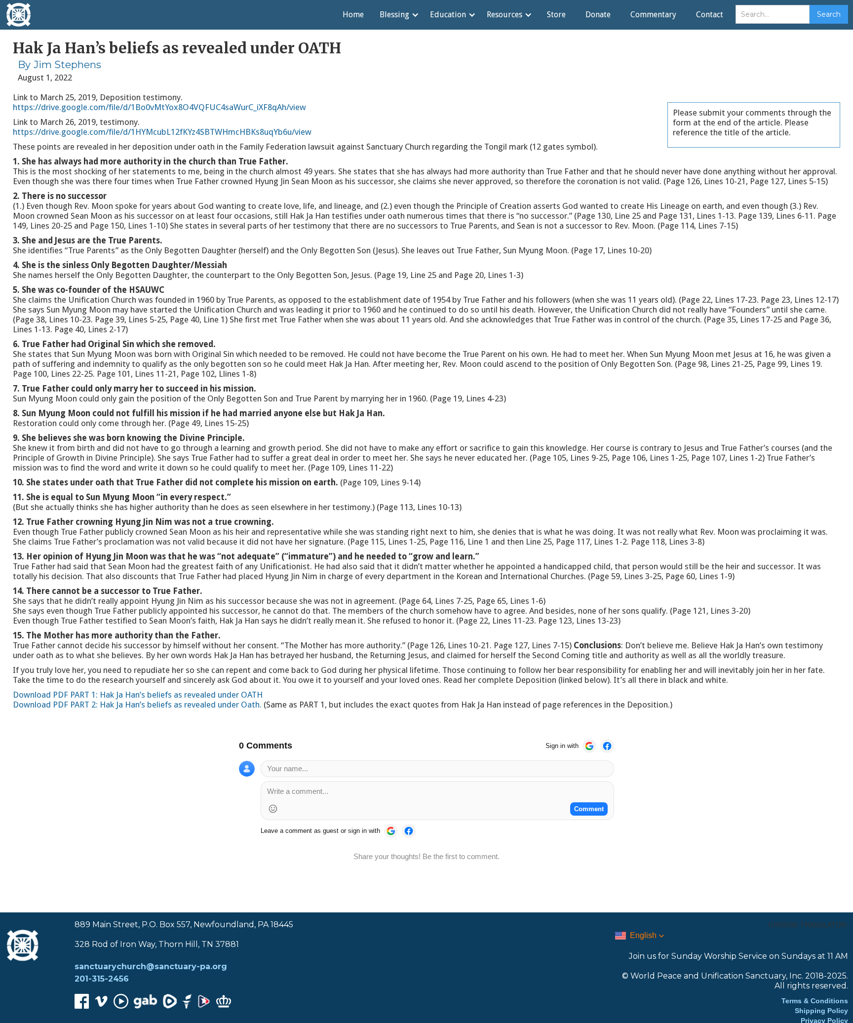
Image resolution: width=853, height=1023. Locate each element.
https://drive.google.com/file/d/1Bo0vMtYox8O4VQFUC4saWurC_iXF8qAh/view (159, 107)
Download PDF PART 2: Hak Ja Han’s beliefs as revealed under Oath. (138, 704)
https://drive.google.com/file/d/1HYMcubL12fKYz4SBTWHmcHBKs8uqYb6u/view (162, 132)
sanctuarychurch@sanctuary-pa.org (151, 966)
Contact (709, 14)
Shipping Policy (821, 1011)
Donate (598, 14)
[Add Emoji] (273, 809)
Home (353, 14)
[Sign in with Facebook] (607, 746)
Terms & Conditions (814, 1001)
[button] (399, 14)
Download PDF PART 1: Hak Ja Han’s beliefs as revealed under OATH (138, 695)
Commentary (653, 14)
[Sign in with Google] (589, 746)
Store (556, 14)
